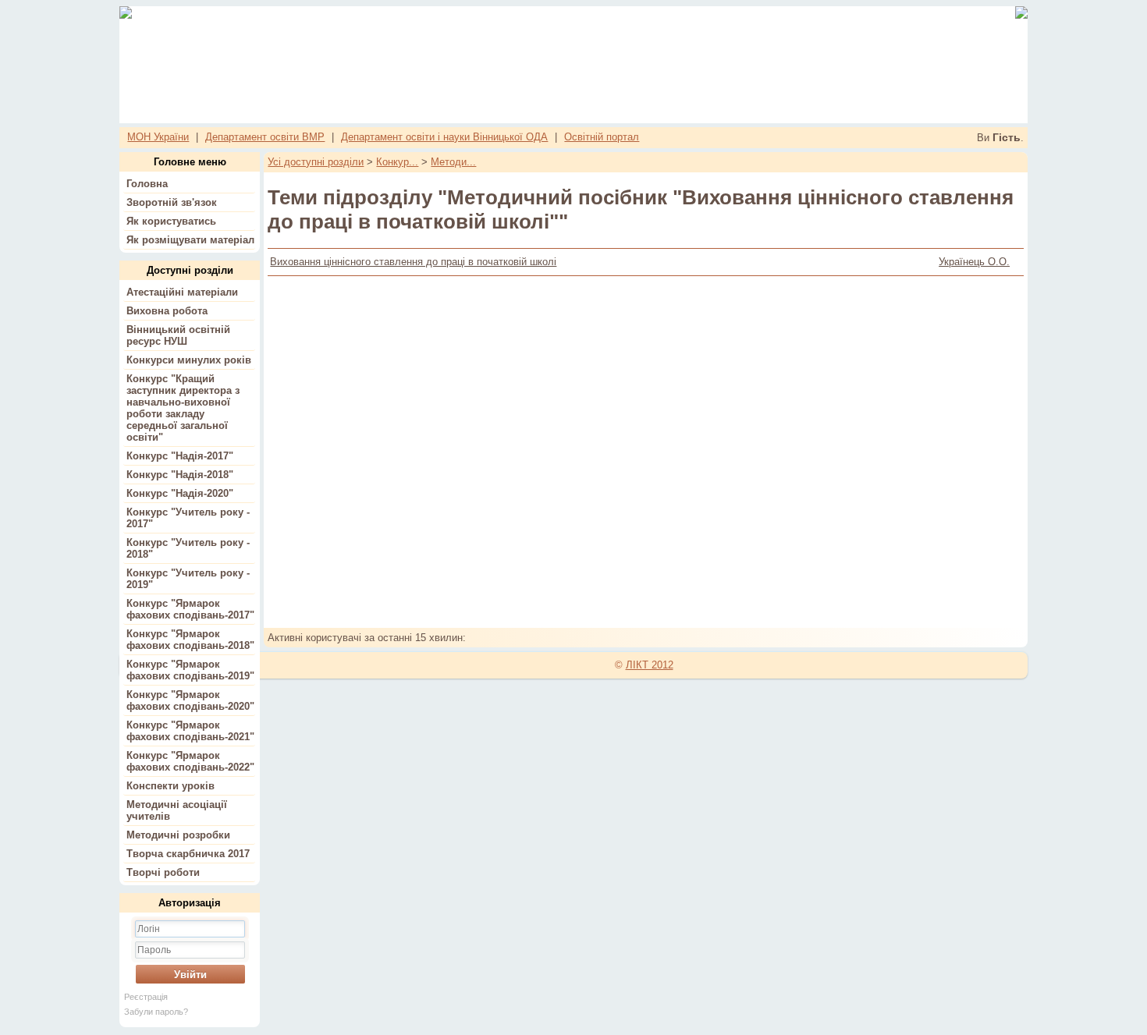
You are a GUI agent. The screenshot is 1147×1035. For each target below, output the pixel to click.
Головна (147, 184)
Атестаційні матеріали (182, 292)
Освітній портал (601, 137)
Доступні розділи (190, 270)
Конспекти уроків (170, 786)
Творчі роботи (163, 872)
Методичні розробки (178, 835)
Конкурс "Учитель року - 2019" (188, 578)
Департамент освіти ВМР (265, 137)
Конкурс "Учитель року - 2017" (188, 518)
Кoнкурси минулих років (188, 360)
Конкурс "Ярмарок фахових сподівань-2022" (190, 761)
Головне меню (190, 162)
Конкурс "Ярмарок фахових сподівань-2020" (190, 700)
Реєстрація (146, 996)
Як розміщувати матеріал (190, 240)
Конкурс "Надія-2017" (179, 456)
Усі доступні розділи (316, 162)
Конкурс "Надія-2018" (179, 474)
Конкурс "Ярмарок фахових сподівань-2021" (190, 731)
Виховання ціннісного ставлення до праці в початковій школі (413, 262)
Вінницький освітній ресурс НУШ (178, 335)
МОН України (158, 137)
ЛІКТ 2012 (649, 665)
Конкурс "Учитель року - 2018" (188, 548)
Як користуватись (171, 221)
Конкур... (397, 162)
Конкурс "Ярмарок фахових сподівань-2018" (190, 639)
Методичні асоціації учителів (176, 810)
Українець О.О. (974, 262)
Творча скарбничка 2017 (188, 854)
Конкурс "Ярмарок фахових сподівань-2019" (190, 670)
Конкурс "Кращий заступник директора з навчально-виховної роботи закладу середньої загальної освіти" (183, 408)
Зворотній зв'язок (171, 202)
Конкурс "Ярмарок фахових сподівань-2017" (190, 609)
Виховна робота (167, 311)
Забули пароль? (156, 1011)
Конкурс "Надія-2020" (179, 493)
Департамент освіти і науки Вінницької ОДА (444, 137)
